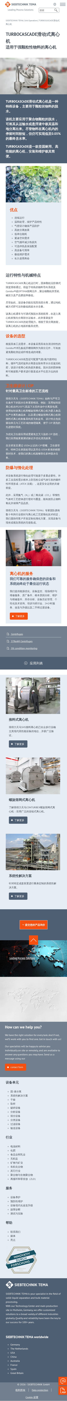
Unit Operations (31, 20)
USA (12, 1352)
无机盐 (14, 1158)
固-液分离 (15, 1091)
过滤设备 (15, 1124)
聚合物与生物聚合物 (21, 1174)
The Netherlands (19, 1348)
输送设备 (15, 1128)
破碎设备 (15, 1107)
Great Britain (17, 1373)
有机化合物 (16, 1166)
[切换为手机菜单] (62, 4)
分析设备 (15, 1111)
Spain (13, 1369)
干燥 (12, 1099)
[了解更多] (33, 679)
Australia (15, 1360)
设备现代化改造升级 (21, 1205)
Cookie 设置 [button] (32, 1397)
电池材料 (15, 1146)
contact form (16, 1067)
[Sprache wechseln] (54, 4)
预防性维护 (16, 1201)
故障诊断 (15, 1209)
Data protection (40, 1390)
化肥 (12, 1150)
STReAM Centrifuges (21, 641)
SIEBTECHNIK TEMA (14, 20)
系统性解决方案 (19, 1095)
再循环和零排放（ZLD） (23, 1178)
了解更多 (20, 616)
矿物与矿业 (16, 1162)
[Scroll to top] (33, 940)
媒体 (12, 1235)
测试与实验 (16, 1213)
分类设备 (15, 1120)
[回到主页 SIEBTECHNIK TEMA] (20, 3)
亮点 (12, 1239)
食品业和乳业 (17, 1154)
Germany (15, 1344)
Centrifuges (16, 634)
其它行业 (15, 1170)
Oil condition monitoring (23, 648)
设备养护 (15, 1197)
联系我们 (15, 1231)
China (13, 1356)
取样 (12, 1103)
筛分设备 (15, 1115)
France (13, 1364)
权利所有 (20, 1390)
